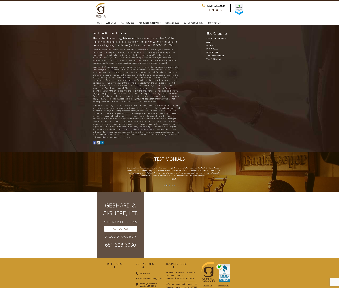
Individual (212, 48)
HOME (99, 22)
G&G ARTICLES (172, 22)
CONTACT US (214, 22)
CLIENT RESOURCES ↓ (193, 22)
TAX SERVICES (127, 22)
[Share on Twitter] (98, 142)
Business (211, 45)
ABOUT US (111, 22)
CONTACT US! (120, 228)
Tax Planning (213, 59)
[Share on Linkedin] (102, 142)
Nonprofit (212, 52)
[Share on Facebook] (94, 142)
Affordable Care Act (217, 38)
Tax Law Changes (215, 55)
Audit (209, 41)
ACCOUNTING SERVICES (149, 22)
